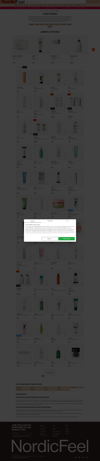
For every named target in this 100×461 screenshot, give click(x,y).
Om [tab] (67, 220)
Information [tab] (50, 220)
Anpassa (49, 238)
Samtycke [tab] (33, 220)
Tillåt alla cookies (66, 238)
